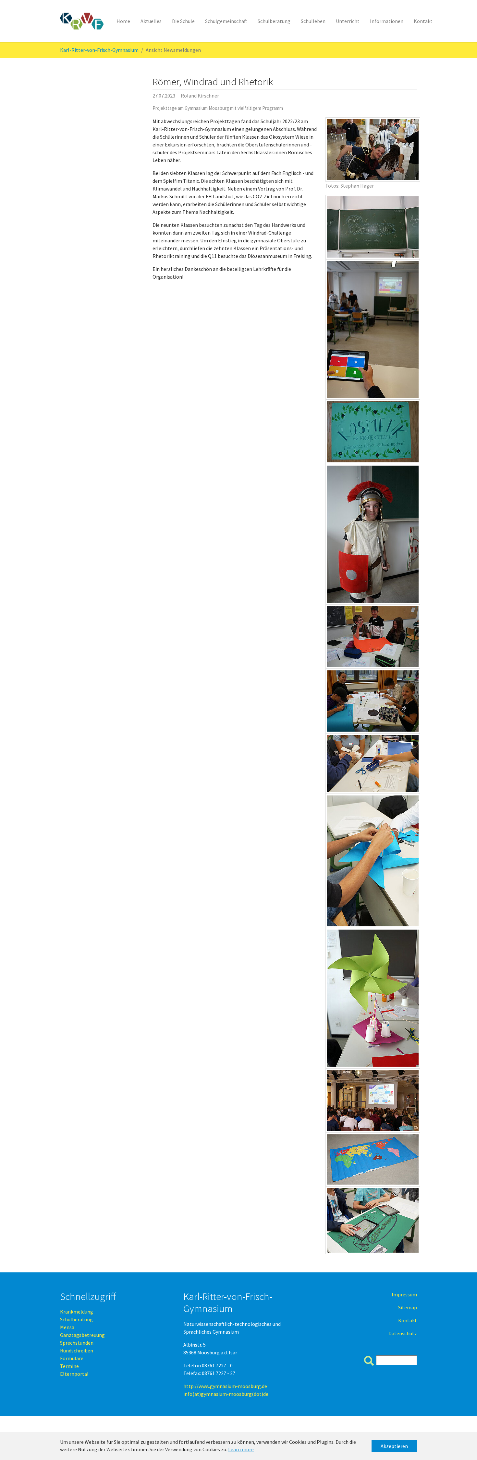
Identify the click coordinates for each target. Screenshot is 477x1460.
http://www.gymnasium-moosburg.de (225, 1386)
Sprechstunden (76, 1342)
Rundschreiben (76, 1350)
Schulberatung (76, 1319)
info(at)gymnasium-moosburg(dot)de (225, 1394)
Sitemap (407, 1307)
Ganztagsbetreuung (82, 1335)
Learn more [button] (241, 1449)
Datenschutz (402, 1333)
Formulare (71, 1358)
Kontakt (407, 1320)
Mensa (67, 1327)
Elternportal (74, 1374)
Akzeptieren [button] (394, 1446)
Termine (69, 1366)
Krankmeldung (76, 1311)
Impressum (404, 1294)
